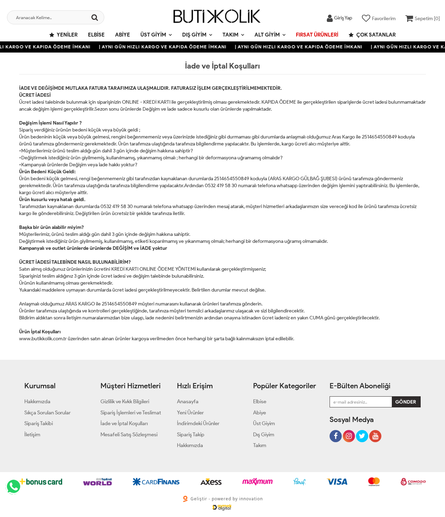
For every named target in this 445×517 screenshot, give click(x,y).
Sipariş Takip (190, 434)
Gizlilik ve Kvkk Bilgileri (124, 401)
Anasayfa (188, 401)
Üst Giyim (153, 35)
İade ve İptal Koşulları (124, 423)
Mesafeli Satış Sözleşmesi (128, 434)
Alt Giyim (267, 35)
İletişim (32, 434)
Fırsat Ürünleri (317, 35)
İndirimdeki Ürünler (198, 423)
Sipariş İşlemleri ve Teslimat (130, 412)
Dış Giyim (194, 35)
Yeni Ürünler (190, 412)
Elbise (96, 35)
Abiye (122, 35)
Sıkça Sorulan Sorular (47, 412)
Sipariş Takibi (38, 423)
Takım (230, 35)
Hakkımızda (37, 401)
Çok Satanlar (375, 35)
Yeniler (67, 35)
